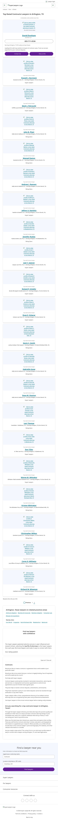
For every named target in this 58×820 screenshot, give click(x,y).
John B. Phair (29, 132)
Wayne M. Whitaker (29, 477)
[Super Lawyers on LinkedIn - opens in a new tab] (35, 800)
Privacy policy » (32, 814)
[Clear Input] (53, 757)
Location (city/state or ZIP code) (12, 761)
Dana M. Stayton (29, 395)
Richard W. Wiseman (29, 589)
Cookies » (40, 814)
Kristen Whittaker (29, 505)
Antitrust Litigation (11, 613)
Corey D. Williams (29, 561)
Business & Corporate (24, 613)
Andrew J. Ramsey (29, 184)
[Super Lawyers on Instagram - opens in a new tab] (26, 800)
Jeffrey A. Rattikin (29, 210)
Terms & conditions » (21, 814)
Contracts (5, 9)
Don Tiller (29, 449)
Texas (10, 9)
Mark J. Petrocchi (29, 106)
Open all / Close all (46, 660)
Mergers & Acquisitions (12, 616)
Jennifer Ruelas (29, 236)
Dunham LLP (28, 37)
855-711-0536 (30, 41)
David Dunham (29, 35)
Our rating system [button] (11, 652)
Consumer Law (48, 613)
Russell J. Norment (29, 78)
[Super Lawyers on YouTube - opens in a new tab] (31, 800)
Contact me (17, 54)
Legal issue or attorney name (11, 754)
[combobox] (28, 757)
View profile (42, 54)
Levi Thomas (29, 423)
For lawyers (7, 783)
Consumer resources (10, 789)
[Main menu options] (5, 5)
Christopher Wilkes (29, 533)
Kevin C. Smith (29, 343)
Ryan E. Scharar (29, 315)
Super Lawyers (8, 777)
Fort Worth (9, 622)
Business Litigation (37, 613)
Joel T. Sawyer (29, 263)
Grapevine (16, 622)
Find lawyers (28, 769)
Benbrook (44, 622)
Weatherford (36, 622)
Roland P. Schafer (29, 289)
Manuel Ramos (29, 158)
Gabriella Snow (29, 369)
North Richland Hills (26, 622)
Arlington (14, 9)
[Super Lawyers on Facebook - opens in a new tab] (22, 800)
